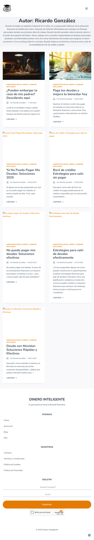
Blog (6, 432)
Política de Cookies (12, 464)
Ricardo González (19, 103)
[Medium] (89, 535)
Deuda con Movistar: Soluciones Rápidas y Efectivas (21, 350)
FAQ (5, 438)
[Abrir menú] (87, 8)
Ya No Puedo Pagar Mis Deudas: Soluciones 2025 (23, 174)
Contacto (8, 453)
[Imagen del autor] (7, 102)
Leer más (11, 119)
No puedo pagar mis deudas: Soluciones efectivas (20, 254)
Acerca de (8, 426)
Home (6, 420)
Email (48, 494)
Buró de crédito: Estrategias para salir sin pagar (68, 174)
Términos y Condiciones (14, 458)
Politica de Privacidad (13, 470)
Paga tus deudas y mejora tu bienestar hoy (70, 92)
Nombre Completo (48, 487)
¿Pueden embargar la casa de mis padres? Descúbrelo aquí (21, 94)
